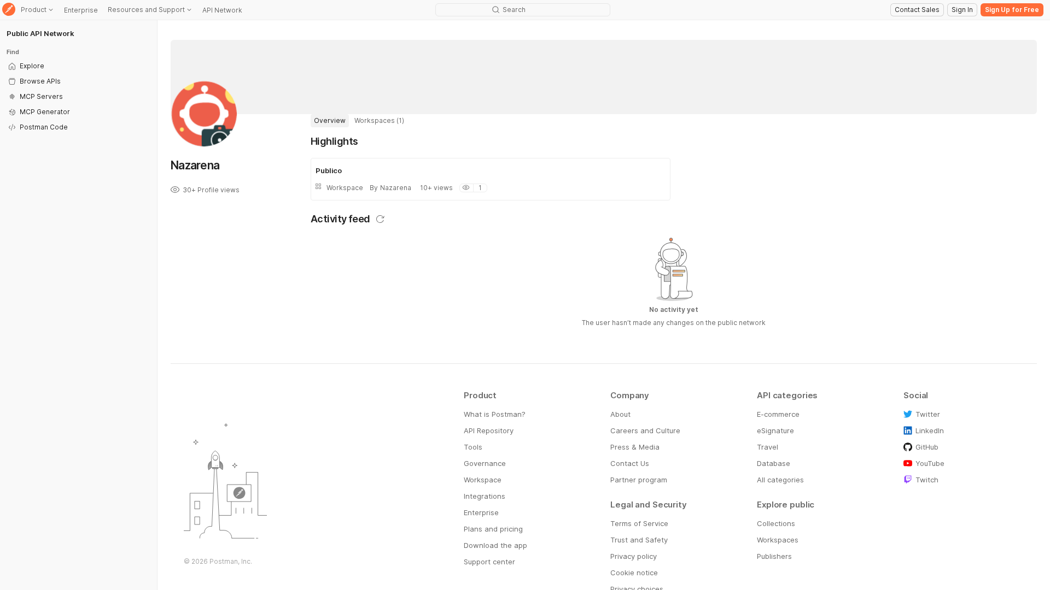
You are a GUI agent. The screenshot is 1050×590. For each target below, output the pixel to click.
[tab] (330, 120)
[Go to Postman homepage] (8, 10)
